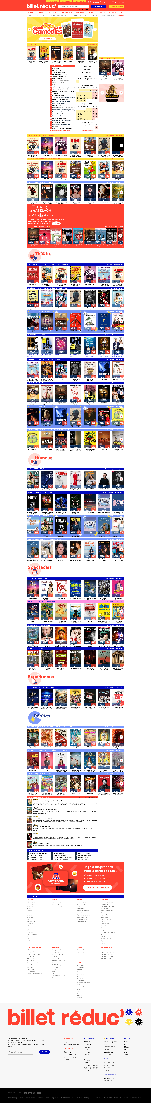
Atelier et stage (81, 965)
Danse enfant (30, 958)
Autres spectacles (91, 1068)
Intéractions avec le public (108, 932)
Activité (112, 12)
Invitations (66, 1)
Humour (52, 12)
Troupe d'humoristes (107, 902)
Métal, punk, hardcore (58, 963)
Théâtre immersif (32, 934)
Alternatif (103, 934)
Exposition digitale (106, 958)
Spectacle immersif (82, 919)
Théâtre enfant (31, 950)
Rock (53, 971)
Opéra (78, 906)
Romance (29, 913)
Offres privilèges (117, 6)
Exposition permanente (107, 952)
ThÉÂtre (30, 12)
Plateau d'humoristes (107, 911)
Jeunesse (29, 936)
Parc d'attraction (81, 974)
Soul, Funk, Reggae (57, 965)
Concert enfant (31, 956)
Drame (29, 908)
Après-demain (87, 72)
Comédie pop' (56, 904)
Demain (87, 69)
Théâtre (87, 1042)
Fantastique (30, 915)
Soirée (78, 976)
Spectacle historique (82, 917)
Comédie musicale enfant (34, 954)
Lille (80, 15)
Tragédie (29, 911)
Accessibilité (108, 1098)
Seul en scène (31, 906)
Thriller (29, 943)
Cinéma (79, 972)
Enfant (91, 12)
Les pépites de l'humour (109, 1053)
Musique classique (57, 950)
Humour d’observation (107, 919)
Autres (86, 1070)
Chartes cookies (68, 1098)
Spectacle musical (82, 908)
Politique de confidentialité (34, 1098)
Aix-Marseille (62, 15)
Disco (53, 978)
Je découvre (56, 223)
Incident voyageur (38, 843)
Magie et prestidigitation (83, 915)
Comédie (87, 1044)
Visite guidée (80, 980)
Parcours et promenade (83, 982)
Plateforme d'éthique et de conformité (89, 1098)
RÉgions (121, 15)
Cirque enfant (31, 969)
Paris (29, 15)
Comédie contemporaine (59, 902)
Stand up (103, 913)
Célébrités (30, 932)
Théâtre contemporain (33, 902)
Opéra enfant (30, 967)
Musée (103, 950)
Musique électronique (58, 960)
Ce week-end (109, 1078)
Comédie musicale (82, 902)
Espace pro (68, 1052)
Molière (107, 1070)
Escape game (80, 967)
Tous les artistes (110, 1062)
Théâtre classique (32, 904)
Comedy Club (66, 12)
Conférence (80, 978)
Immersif (79, 998)
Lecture (29, 926)
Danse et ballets (81, 913)
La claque (36, 826)
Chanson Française (57, 954)
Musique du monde (57, 952)
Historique (30, 917)
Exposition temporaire (107, 956)
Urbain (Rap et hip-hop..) (59, 976)
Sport (78, 985)
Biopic (28, 919)
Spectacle (79, 12)
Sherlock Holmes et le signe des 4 (43, 801)
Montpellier (95, 15)
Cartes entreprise (70, 1054)
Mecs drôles (104, 915)
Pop (53, 973)
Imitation (103, 930)
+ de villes (111, 15)
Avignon (52, 15)
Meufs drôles (104, 917)
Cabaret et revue (81, 904)
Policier (29, 941)
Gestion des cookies (121, 1098)
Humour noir (104, 921)
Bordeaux (73, 15)
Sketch (103, 928)
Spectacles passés (91, 1065)
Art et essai (30, 923)
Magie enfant (30, 960)
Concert (102, 12)
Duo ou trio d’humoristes (108, 906)
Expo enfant (30, 965)
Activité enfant (31, 971)
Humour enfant (31, 952)
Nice (103, 15)
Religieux (54, 956)
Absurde (103, 926)
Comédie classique (57, 906)
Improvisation (105, 908)
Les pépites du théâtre (109, 1048)
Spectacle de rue (81, 921)
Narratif (103, 936)
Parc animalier (81, 987)
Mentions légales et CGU (53, 1098)
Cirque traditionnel (82, 950)
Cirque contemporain (83, 952)
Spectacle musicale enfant (34, 973)
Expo (122, 12)
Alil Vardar (108, 1068)
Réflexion (29, 930)
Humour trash (105, 923)
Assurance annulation (72, 1044)
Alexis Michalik (109, 1065)
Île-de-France (40, 15)
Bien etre (79, 995)
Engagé (29, 939)
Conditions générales (15, 1098)
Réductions (80, 1)
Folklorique (55, 967)
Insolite (79, 1000)
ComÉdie (41, 12)
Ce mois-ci (108, 1081)
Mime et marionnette (83, 911)
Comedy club (104, 904)
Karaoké (79, 993)
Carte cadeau (52, 1)
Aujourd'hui (87, 66)
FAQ (65, 1042)
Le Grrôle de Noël (38, 809)
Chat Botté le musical (39, 818)
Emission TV (80, 970)
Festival (54, 969)
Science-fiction (31, 921)
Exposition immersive (107, 954)
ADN (34, 835)
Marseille (127, 1047)
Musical (29, 928)
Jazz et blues (55, 958)
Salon (78, 991)
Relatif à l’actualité (106, 939)
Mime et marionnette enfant (35, 963)
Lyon (86, 15)
